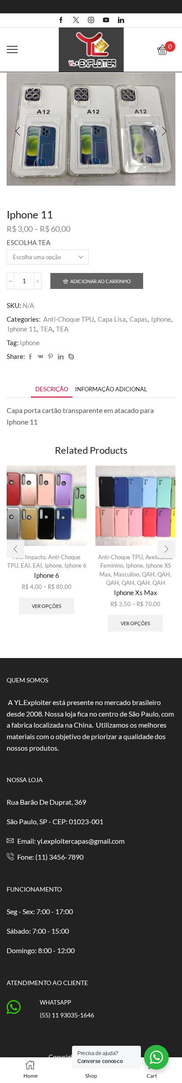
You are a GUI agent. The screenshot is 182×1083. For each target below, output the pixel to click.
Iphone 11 (22, 329)
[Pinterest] (51, 356)
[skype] (70, 356)
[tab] (51, 389)
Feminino (111, 565)
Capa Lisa (112, 319)
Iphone (161, 319)
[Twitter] (76, 20)
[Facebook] (61, 20)
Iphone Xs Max (135, 592)
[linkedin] (61, 356)
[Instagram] (91, 20)
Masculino (126, 574)
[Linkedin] (121, 20)
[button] (18, 131)
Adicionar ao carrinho (100, 281)
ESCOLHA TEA (28, 242)
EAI (37, 565)
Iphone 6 (75, 565)
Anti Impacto (29, 557)
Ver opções (46, 606)
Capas (138, 319)
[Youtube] (106, 20)
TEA (46, 329)
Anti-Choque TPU (68, 319)
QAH (148, 574)
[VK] (40, 356)
